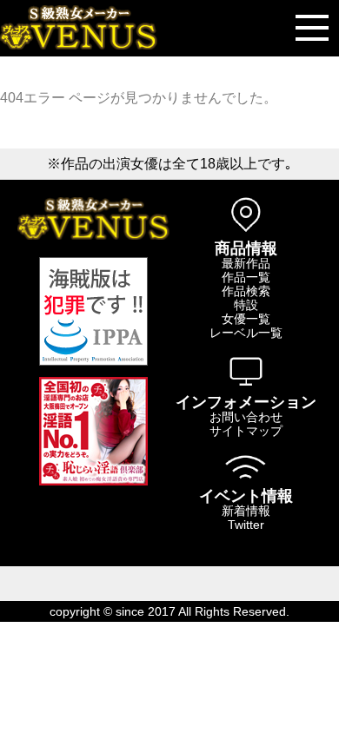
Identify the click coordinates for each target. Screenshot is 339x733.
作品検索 (246, 291)
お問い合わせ (245, 417)
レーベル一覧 (245, 333)
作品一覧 (246, 277)
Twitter (246, 525)
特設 (246, 305)
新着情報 (246, 511)
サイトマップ (245, 431)
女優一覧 (246, 319)
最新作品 (246, 263)
